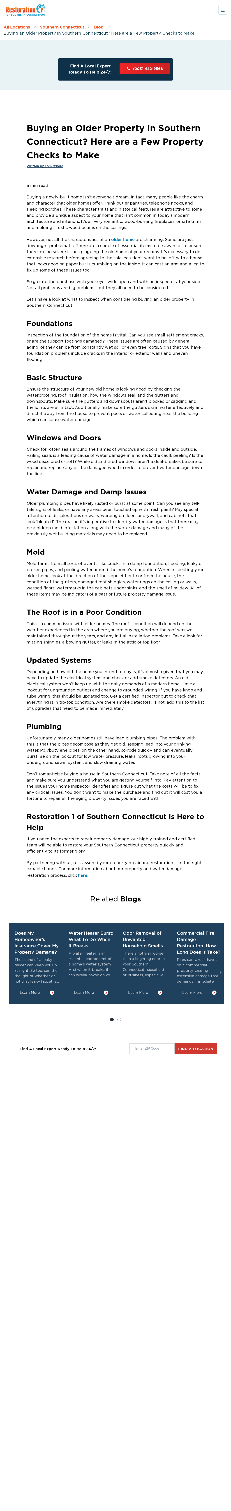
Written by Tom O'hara (45, 166)
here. (83, 875)
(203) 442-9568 (148, 69)
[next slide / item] (220, 972)
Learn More (30, 992)
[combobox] (152, 1048)
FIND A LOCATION (195, 1049)
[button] (119, 1019)
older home (123, 239)
